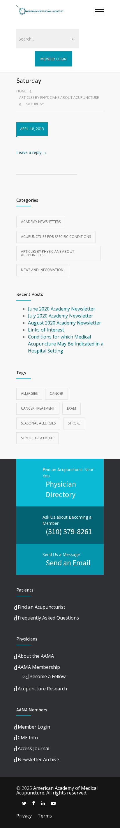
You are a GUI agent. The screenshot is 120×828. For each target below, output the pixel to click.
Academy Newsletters (41, 221)
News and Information (42, 269)
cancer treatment (38, 408)
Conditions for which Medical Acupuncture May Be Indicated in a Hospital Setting (65, 344)
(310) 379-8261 (69, 531)
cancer (56, 393)
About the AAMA (36, 656)
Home (21, 91)
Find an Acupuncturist (41, 607)
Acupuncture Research (42, 688)
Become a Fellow (47, 676)
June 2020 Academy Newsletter (61, 309)
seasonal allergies (38, 423)
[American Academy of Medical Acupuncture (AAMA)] (55, 11)
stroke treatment (37, 438)
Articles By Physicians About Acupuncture (59, 97)
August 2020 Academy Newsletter (64, 323)
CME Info (28, 737)
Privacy (24, 816)
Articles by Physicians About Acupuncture (47, 253)
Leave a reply (28, 152)
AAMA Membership (39, 667)
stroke (74, 423)
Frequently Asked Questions (48, 618)
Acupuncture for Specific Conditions (56, 236)
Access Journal (33, 748)
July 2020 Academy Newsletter (60, 316)
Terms (45, 816)
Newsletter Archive (38, 759)
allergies (29, 393)
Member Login (34, 727)
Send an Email (68, 562)
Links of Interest (46, 330)
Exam (71, 408)
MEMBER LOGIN (53, 59)
